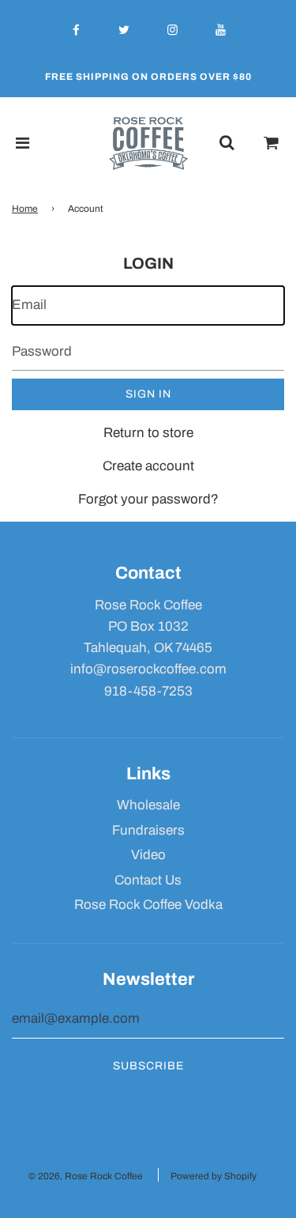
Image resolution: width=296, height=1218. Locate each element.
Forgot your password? (148, 499)
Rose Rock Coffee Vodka (148, 904)
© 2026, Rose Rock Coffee (85, 1176)
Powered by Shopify (213, 1176)
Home (25, 208)
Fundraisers (148, 830)
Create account (148, 465)
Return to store (148, 432)
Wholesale (148, 805)
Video (148, 854)
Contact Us (148, 880)
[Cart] (271, 143)
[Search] (226, 143)
